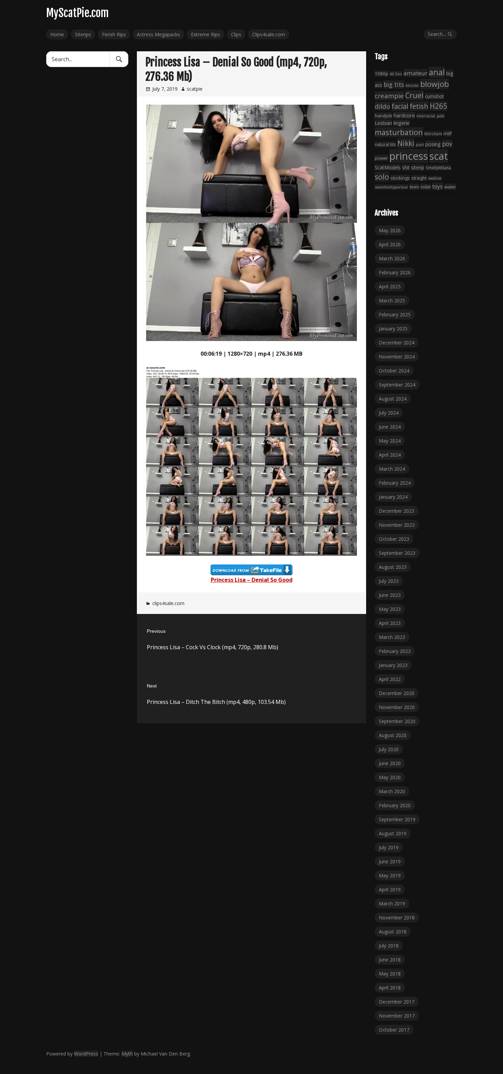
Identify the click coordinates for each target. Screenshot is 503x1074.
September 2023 (397, 553)
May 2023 (390, 609)
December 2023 (396, 511)
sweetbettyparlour (391, 186)
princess (408, 156)
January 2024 (393, 497)
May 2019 (390, 875)
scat (438, 156)
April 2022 (390, 679)
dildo (382, 106)
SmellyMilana (438, 167)
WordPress (86, 1053)
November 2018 (397, 917)
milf (447, 133)
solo (382, 177)
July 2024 (389, 412)
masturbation (399, 132)
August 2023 (393, 567)
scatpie (195, 89)
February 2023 (395, 651)
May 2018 (390, 973)
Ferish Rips (114, 34)
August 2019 (393, 833)
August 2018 (393, 931)
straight (419, 178)
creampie (389, 95)
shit (406, 167)
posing (433, 144)
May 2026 (390, 230)
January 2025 (393, 328)
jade (440, 115)
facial (399, 106)
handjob (383, 116)
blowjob (434, 84)
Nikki (405, 143)
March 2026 (392, 258)
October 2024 (394, 370)
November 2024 (397, 356)
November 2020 (397, 707)
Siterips (83, 34)
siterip (417, 167)
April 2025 (390, 286)
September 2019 (397, 819)
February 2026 (395, 272)
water (450, 187)
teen (414, 187)
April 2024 (390, 454)
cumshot (434, 96)
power (381, 158)
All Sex (396, 73)
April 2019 (390, 889)
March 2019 (392, 903)
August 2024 (393, 398)
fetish (419, 106)
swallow (434, 178)
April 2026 (390, 244)
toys (437, 186)
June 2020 (390, 763)
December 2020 (396, 693)
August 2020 (393, 735)
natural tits (385, 144)
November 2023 (397, 525)
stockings (400, 178)
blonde (412, 85)
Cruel (414, 95)
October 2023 (394, 539)
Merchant (433, 133)
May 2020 (390, 777)
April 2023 (390, 623)
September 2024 (397, 384)
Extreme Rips (205, 34)
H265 (438, 106)
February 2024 (395, 483)
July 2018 (389, 945)
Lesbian (383, 122)
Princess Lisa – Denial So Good (252, 580)
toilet (426, 187)
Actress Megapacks (158, 34)
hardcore (404, 115)
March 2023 (392, 637)
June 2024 (390, 426)
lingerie (402, 123)
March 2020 (392, 791)
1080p (381, 73)
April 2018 (390, 987)
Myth (127, 1053)
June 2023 (390, 595)
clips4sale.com (168, 603)
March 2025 (392, 300)
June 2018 (390, 959)
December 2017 (396, 1001)
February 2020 (395, 805)
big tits (394, 84)
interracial (425, 115)
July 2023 (389, 581)
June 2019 (390, 861)
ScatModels (388, 167)
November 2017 (397, 1015)
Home (57, 34)
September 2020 (397, 721)
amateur (415, 73)
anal (437, 72)
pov (447, 144)
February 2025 (395, 314)
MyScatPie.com (77, 13)
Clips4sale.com (268, 34)
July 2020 (389, 749)
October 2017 (394, 1029)
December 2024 (396, 342)
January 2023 (393, 665)
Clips (236, 34)
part (420, 144)
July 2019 (389, 847)
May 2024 (390, 440)
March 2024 (392, 469)
